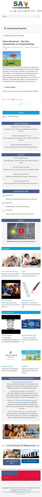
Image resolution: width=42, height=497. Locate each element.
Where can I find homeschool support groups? (22, 400)
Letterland (25, 366)
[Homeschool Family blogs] (11, 260)
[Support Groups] (11, 289)
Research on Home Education (21, 127)
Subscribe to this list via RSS (15, 35)
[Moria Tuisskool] (11, 324)
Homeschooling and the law (21, 136)
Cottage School (11, 461)
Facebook (32, 11)
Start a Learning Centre (21, 174)
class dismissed (12, 91)
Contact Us (6, 477)
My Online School (7, 366)
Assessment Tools (27, 300)
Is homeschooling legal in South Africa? (22, 391)
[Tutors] (31, 260)
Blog (5, 49)
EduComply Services (21, 158)
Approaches (9, 195)
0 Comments (18, 99)
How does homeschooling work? (22, 382)
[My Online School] (11, 355)
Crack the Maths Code (29, 335)
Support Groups (7, 300)
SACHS (35, 91)
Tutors (24, 271)
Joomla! (4, 492)
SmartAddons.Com (25, 490)
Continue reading (9, 87)
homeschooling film (25, 91)
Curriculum (9, 210)
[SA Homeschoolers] (21, 5)
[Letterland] (31, 355)
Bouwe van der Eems (32, 47)
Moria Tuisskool (7, 335)
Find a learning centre (21, 181)
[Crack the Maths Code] (31, 324)
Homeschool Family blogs (10, 271)
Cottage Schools (30, 461)
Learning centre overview (21, 167)
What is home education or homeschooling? (22, 411)
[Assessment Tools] (31, 289)
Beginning (9, 203)
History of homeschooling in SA (21, 144)
